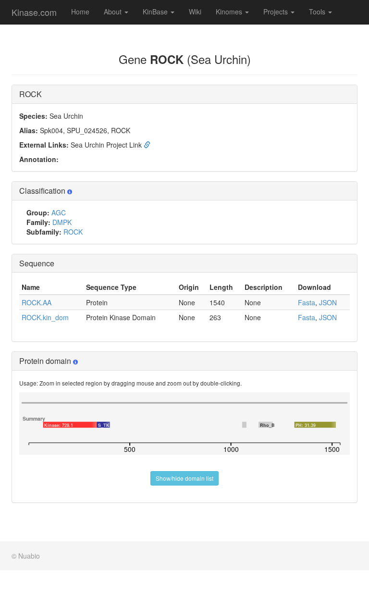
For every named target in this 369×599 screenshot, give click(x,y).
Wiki (195, 11)
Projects (276, 11)
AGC (58, 212)
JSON (328, 302)
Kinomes (230, 11)
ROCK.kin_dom (45, 317)
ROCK (73, 232)
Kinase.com (34, 12)
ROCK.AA (36, 302)
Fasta (306, 302)
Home (80, 11)
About (113, 11)
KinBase (156, 11)
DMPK (62, 222)
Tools (318, 11)
